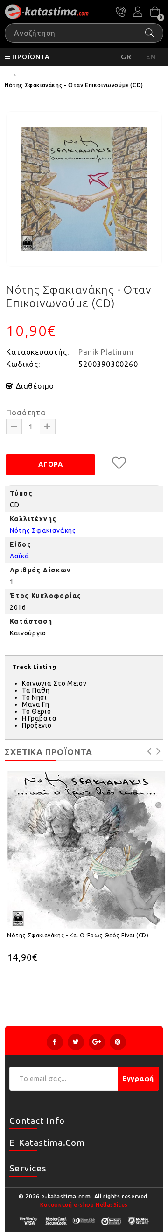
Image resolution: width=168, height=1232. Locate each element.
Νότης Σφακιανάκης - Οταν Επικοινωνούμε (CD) (74, 85)
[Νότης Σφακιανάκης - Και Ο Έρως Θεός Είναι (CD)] (86, 850)
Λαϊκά (19, 556)
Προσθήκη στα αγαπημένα (119, 463)
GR (126, 57)
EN (151, 57)
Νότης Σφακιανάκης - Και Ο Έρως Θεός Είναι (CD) (78, 935)
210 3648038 (121, 11)
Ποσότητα (25, 412)
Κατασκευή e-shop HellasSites (84, 1205)
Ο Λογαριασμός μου (138, 11)
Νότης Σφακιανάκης (43, 530)
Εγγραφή (138, 1078)
